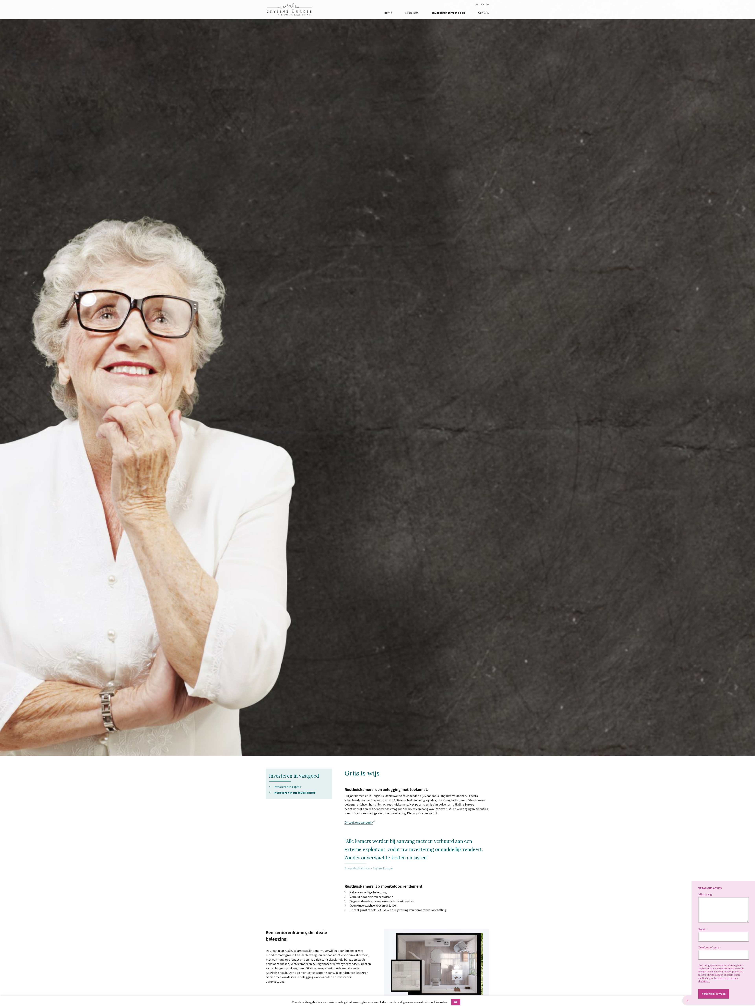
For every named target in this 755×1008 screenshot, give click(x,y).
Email (701, 929)
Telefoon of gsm (708, 947)
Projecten (412, 13)
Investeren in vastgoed (448, 13)
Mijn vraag (705, 894)
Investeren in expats (287, 787)
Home (388, 13)
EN (482, 4)
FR (488, 4)
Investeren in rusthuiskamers (295, 793)
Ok (456, 1002)
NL (477, 4)
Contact (483, 13)
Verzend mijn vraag (714, 993)
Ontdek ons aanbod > (358, 822)
